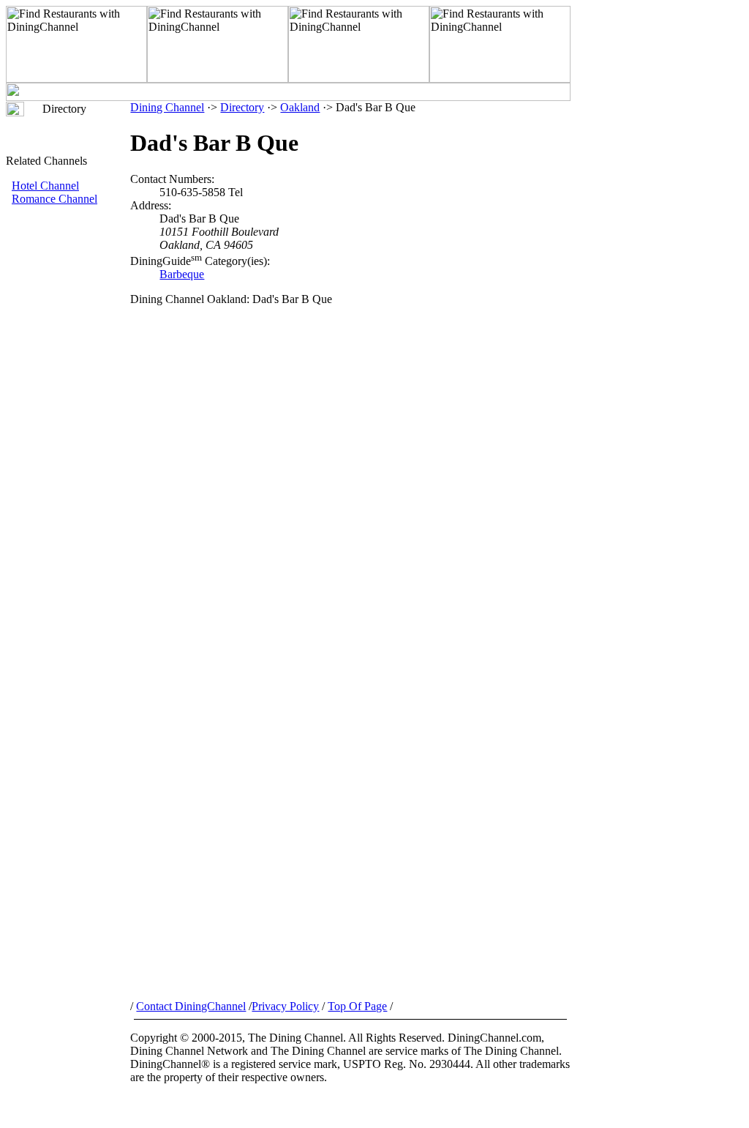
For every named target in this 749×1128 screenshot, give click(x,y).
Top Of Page (357, 1006)
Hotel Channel (45, 185)
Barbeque (181, 274)
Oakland (300, 107)
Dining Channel (167, 107)
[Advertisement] (68, 451)
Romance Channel (54, 199)
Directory (242, 107)
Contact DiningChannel (191, 1006)
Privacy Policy (285, 1006)
